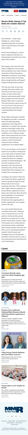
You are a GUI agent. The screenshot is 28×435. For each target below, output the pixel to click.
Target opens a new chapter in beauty (13, 386)
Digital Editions (10, 422)
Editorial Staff (11, 420)
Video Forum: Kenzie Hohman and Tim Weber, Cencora (13, 353)
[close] (26, 4)
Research (4, 270)
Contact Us (4, 420)
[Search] (12, 11)
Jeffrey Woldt (5, 360)
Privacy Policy (14, 424)
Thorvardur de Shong (7, 285)
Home (2, 15)
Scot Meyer (4, 395)
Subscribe (22, 11)
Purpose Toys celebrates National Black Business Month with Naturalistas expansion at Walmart (13, 313)
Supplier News (5, 307)
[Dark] (10, 11)
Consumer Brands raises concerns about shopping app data (12, 275)
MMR (2, 327)
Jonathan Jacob (5, 26)
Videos (17, 15)
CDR (16, 11)
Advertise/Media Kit (21, 420)
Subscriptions (18, 422)
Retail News (10, 15)
